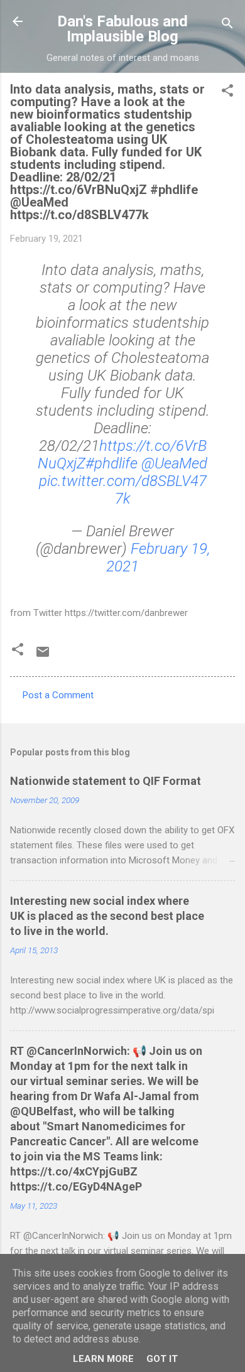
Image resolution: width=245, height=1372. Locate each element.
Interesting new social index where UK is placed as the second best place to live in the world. (107, 915)
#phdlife (111, 463)
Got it (162, 1358)
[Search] (227, 25)
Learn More (103, 1358)
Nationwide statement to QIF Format (105, 780)
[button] (227, 92)
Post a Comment (58, 695)
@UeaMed (174, 463)
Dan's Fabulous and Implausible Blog (122, 29)
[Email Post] (42, 656)
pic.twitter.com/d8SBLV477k (123, 489)
